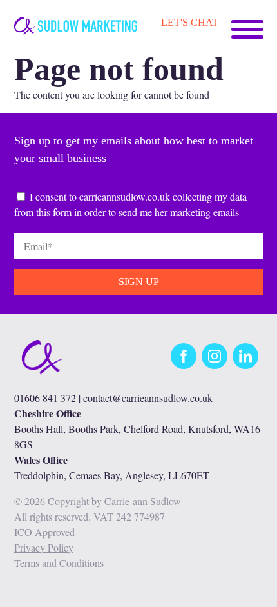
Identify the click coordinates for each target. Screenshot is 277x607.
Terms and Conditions (59, 563)
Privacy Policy (43, 547)
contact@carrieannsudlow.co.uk (148, 397)
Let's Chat (189, 22)
